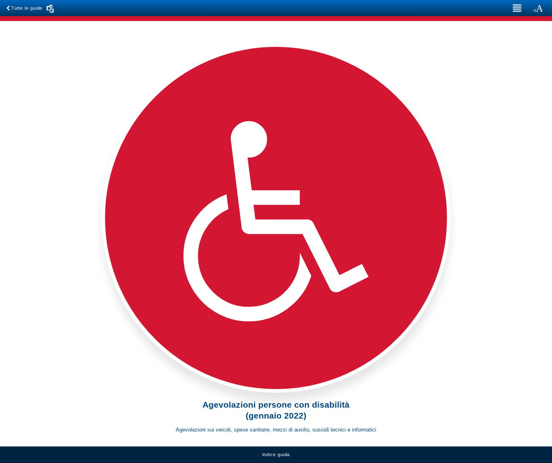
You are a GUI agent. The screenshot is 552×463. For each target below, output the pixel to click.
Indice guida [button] (276, 454)
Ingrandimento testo (538, 8)
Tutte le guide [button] (27, 8)
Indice (515, 8)
